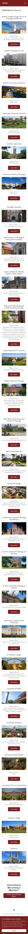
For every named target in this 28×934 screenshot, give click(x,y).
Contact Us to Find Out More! (14, 895)
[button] (24, 3)
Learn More (14, 44)
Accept (14, 930)
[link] (5, 3)
